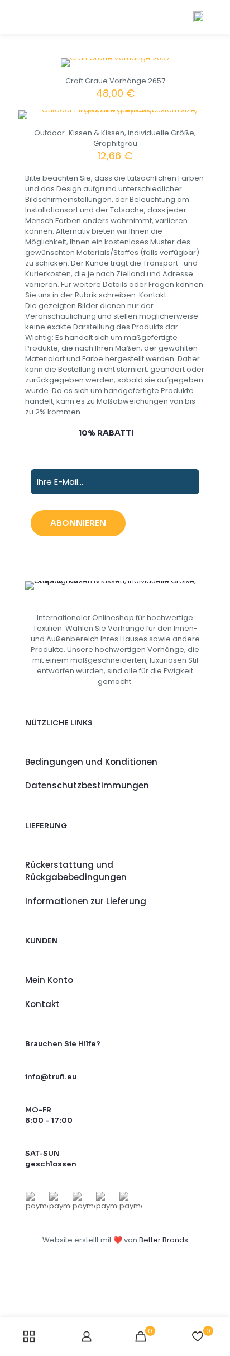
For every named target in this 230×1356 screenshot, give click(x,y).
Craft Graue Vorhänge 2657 (115, 80)
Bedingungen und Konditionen (91, 762)
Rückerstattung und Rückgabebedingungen (76, 871)
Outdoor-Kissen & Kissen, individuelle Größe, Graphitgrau (115, 138)
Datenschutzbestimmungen (87, 785)
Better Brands (163, 1240)
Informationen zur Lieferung (85, 901)
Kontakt (42, 1004)
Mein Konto (49, 980)
